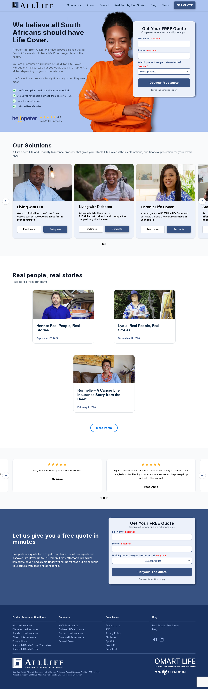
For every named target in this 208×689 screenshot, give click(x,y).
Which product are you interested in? (159, 64)
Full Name (149, 38)
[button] (184, 5)
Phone (147, 50)
